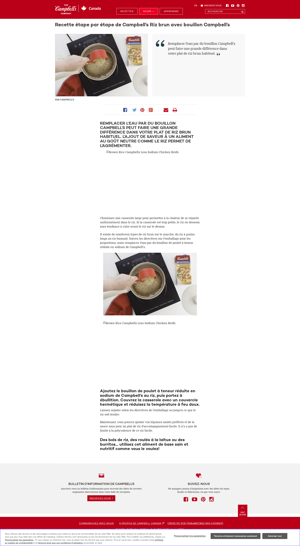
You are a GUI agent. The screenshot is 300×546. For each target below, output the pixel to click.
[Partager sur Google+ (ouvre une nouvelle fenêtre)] (151, 109)
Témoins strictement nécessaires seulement (235, 535)
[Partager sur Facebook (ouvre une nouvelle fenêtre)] (125, 109)
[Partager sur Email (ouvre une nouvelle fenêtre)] (167, 109)
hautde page (242, 513)
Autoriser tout (275, 535)
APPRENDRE (171, 11)
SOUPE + (148, 11)
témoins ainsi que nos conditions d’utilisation (61, 542)
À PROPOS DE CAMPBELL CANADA (140, 523)
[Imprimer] (175, 109)
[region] (150, 537)
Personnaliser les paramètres (19, 539)
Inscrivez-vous (212, 5)
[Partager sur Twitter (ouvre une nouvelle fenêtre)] (134, 109)
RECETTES (126, 11)
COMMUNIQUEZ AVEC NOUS (96, 523)
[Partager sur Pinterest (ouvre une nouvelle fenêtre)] (143, 109)
